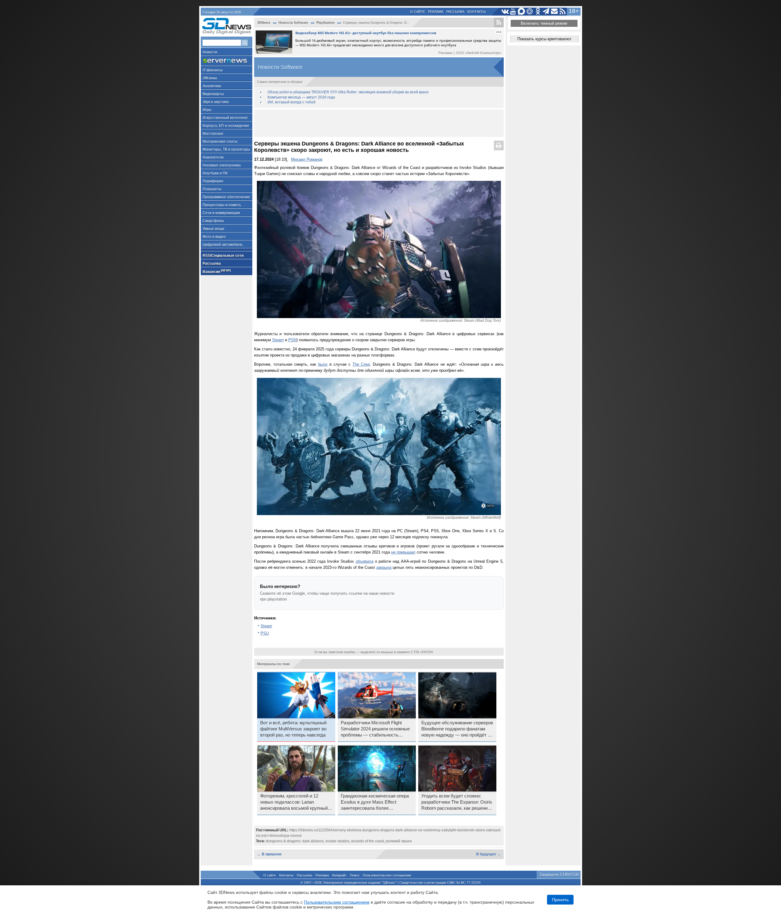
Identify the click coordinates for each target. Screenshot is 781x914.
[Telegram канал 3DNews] (546, 11)
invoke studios (337, 841)
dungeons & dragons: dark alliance (295, 841)
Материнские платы (220, 141)
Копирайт (339, 875)
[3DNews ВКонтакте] (505, 11)
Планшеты (212, 189)
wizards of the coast (367, 841)
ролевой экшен (399, 841)
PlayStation (325, 22)
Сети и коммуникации (221, 213)
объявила (364, 561)
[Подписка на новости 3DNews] (554, 11)
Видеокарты (213, 94)
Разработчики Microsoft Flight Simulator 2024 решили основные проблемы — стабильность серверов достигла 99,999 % (375, 729)
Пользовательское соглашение (387, 875)
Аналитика (212, 86)
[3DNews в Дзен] (530, 11)
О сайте (417, 11)
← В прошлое (269, 854)
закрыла (383, 567)
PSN (292, 340)
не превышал (403, 552)
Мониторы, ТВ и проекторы (226, 149)
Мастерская (213, 133)
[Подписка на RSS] (563, 11)
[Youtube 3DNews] (513, 11)
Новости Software (293, 22)
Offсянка (210, 78)
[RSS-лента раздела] (499, 22)
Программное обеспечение (226, 197)
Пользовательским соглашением (336, 902)
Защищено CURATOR (559, 874)
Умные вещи (213, 229)
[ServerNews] (226, 61)
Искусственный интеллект (225, 118)
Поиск (354, 875)
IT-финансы (213, 70)
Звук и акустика (216, 102)
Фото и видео (214, 237)
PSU (265, 633)
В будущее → (488, 854)
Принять (560, 899)
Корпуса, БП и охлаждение (226, 126)
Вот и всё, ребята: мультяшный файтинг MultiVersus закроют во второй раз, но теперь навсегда (293, 728)
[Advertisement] (378, 123)
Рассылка (455, 11)
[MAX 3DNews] (521, 11)
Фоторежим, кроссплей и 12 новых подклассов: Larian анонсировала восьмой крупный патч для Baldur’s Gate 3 (294, 802)
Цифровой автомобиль (223, 244)
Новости (210, 52)
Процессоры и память (222, 205)
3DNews (263, 22)
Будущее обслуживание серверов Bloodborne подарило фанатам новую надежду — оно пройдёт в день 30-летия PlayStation (457, 729)
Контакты (476, 11)
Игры (207, 110)
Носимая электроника (222, 165)
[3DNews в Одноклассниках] (538, 11)
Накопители (213, 157)
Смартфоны (213, 221)
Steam (278, 340)
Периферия (213, 181)
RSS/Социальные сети (223, 255)
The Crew (360, 364)
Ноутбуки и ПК (215, 173)
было (322, 364)
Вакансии (217, 271)
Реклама (435, 11)
